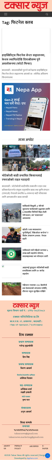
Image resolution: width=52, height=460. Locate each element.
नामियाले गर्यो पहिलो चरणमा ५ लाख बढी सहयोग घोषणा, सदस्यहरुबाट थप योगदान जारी (35, 253)
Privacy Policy (18, 447)
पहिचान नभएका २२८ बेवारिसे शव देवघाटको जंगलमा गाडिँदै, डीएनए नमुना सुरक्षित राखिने (34, 288)
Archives (34, 446)
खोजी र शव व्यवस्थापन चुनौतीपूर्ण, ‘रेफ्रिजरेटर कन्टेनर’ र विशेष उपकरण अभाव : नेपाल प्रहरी (35, 234)
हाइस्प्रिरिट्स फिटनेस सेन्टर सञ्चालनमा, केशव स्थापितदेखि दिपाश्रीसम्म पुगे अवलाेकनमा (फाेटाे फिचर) (23, 59)
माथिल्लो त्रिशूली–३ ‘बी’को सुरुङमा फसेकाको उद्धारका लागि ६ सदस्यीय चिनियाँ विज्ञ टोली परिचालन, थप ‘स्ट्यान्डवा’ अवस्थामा (36, 212)
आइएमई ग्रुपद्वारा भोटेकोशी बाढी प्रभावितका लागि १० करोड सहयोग (35, 271)
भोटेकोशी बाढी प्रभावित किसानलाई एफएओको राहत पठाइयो (22, 177)
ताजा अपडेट (26, 140)
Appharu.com (32, 458)
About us (7, 447)
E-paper (45, 447)
